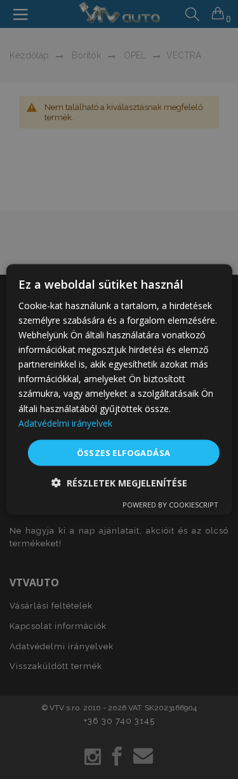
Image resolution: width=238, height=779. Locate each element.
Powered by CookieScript (170, 504)
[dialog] (119, 389)
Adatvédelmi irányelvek (65, 423)
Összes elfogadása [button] (124, 452)
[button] (119, 483)
